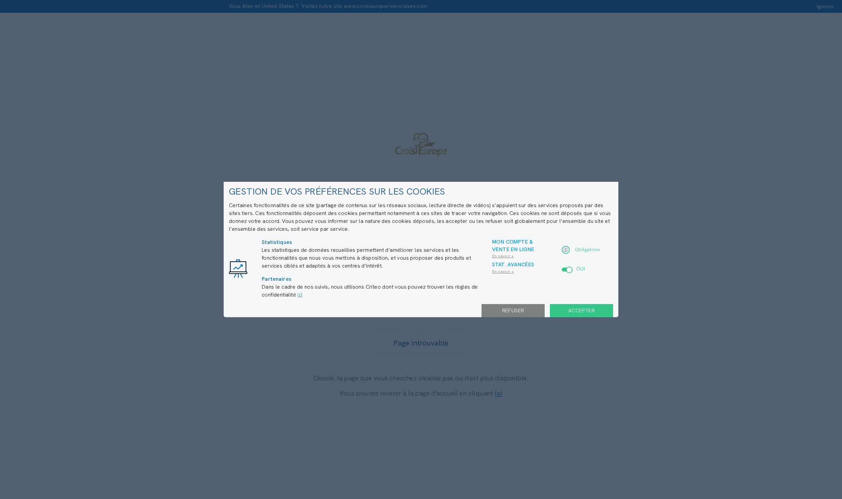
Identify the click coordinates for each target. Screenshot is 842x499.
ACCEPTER (581, 310)
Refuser (513, 310)
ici (299, 294)
